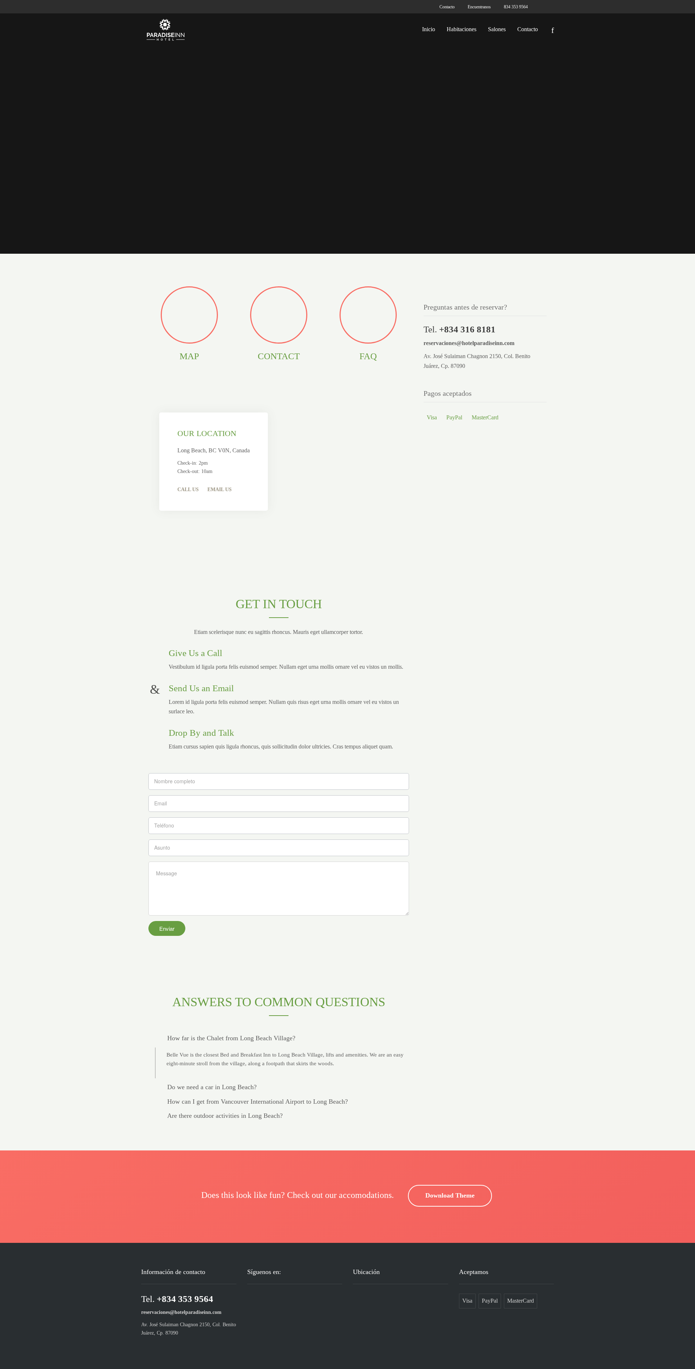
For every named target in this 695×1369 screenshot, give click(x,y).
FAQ (368, 356)
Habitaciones (461, 29)
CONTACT (279, 356)
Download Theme (450, 1195)
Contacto (527, 29)
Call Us (188, 489)
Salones (497, 29)
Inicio (428, 29)
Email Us (219, 489)
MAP (189, 356)
